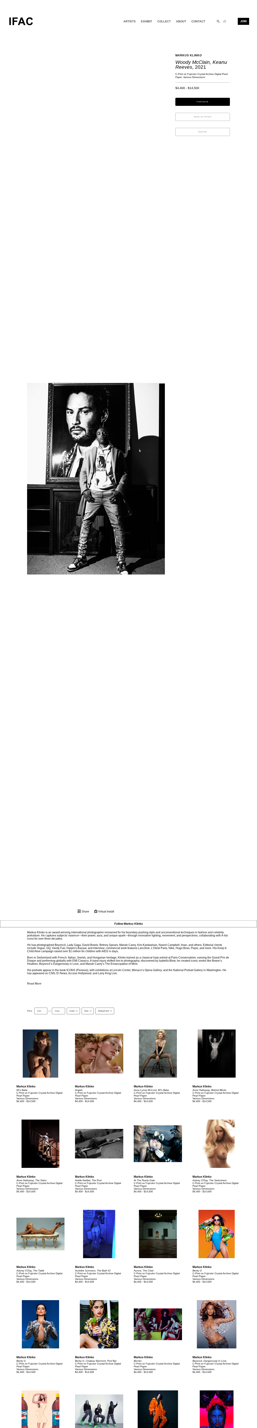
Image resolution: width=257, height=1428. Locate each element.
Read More (34, 983)
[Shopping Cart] (224, 21)
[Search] (218, 21)
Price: (30, 1011)
